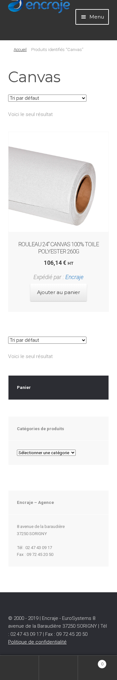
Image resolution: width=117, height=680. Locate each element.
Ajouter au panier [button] (58, 292)
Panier (90, 661)
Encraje (74, 277)
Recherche (58, 668)
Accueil (20, 49)
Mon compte (19, 668)
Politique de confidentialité (37, 642)
